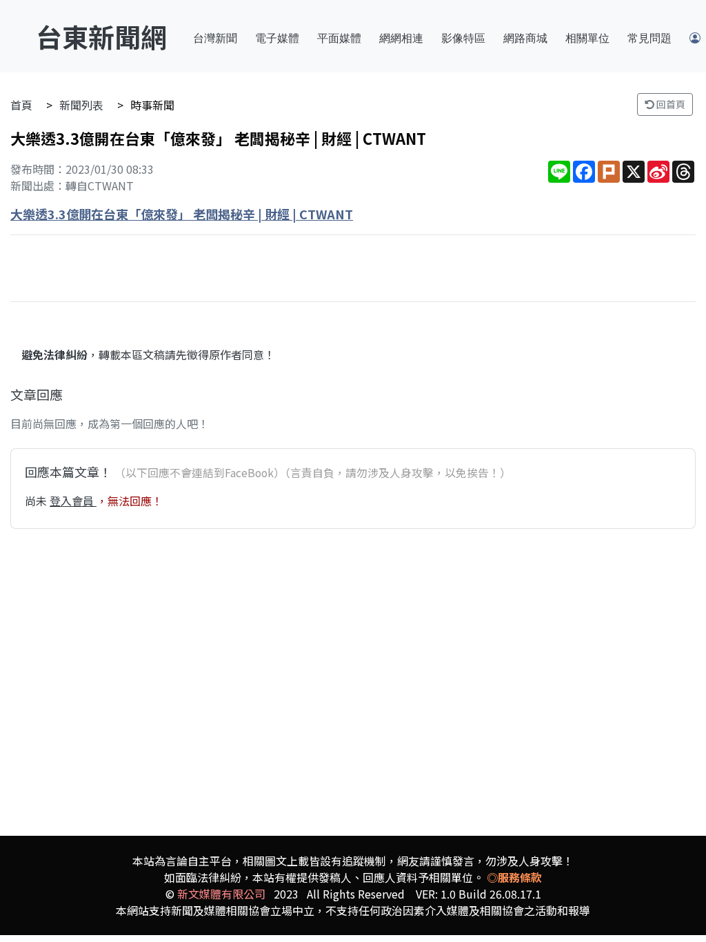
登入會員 (73, 500)
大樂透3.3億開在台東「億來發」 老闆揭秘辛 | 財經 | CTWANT (181, 214)
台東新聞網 (101, 36)
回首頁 (669, 104)
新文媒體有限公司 (221, 893)
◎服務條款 (514, 877)
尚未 (37, 500)
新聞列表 (81, 105)
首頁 (21, 105)
